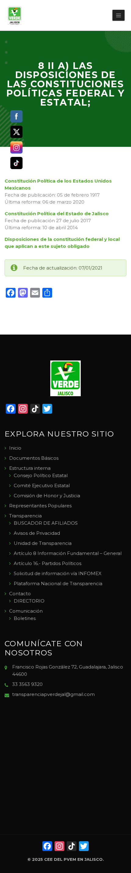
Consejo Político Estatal (41, 475)
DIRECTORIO (29, 601)
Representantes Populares (40, 506)
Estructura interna (30, 468)
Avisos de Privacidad (37, 533)
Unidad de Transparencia (43, 543)
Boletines (25, 618)
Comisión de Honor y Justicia (47, 495)
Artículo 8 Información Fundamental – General (68, 553)
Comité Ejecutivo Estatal (42, 485)
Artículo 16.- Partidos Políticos (47, 563)
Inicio (15, 448)
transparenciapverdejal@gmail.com (53, 694)
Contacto (20, 593)
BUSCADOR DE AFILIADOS (46, 523)
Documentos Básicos (33, 458)
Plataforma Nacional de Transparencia (58, 583)
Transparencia (25, 516)
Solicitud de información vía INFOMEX (57, 573)
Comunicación (26, 611)
